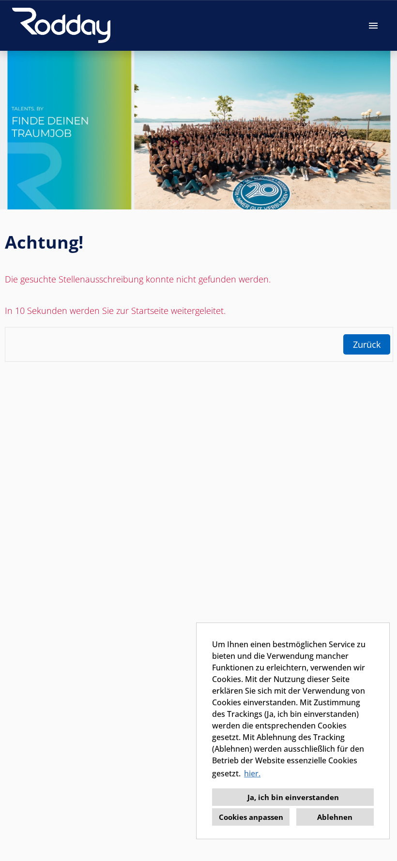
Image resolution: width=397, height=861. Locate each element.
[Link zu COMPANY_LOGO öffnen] (61, 25)
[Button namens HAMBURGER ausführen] (373, 25)
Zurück (367, 344)
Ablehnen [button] (334, 817)
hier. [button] (252, 773)
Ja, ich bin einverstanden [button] (293, 797)
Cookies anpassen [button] (251, 817)
